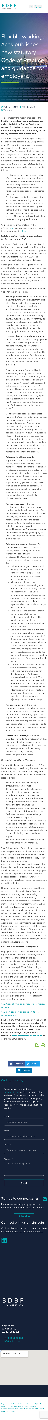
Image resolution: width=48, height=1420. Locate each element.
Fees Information (31, 1406)
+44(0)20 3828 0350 (13, 1338)
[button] (36, 6)
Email (6, 1130)
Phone (7, 1145)
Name (6, 1116)
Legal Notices (18, 1406)
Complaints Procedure (9, 1409)
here (11, 228)
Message (8, 1159)
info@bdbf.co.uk (12, 1092)
